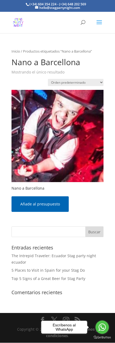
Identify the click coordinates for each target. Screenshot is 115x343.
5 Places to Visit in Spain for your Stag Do (48, 270)
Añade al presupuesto (40, 203)
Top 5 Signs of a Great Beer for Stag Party (48, 278)
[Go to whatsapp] (102, 327)
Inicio (15, 51)
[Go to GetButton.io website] (102, 337)
